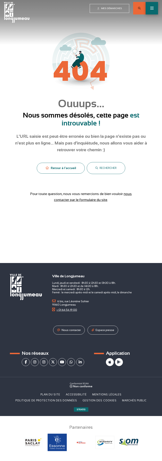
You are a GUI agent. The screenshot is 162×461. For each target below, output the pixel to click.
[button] (139, 8)
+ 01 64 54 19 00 (67, 309)
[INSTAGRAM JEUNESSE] (44, 362)
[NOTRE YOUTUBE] (62, 362)
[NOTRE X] (53, 362)
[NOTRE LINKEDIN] (80, 362)
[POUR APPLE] (110, 362)
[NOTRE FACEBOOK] (26, 362)
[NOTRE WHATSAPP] (71, 362)
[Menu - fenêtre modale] (152, 8)
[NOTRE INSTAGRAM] (35, 362)
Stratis (81, 409)
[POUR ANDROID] (119, 362)
